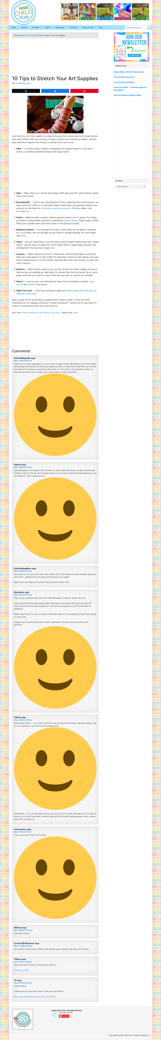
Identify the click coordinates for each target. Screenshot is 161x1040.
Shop (101, 27)
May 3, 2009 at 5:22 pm (23, 467)
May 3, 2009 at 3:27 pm (23, 361)
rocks (91, 281)
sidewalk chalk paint (26, 293)
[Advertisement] (55, 57)
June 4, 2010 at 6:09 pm (23, 962)
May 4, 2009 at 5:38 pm (23, 720)
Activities (34, 27)
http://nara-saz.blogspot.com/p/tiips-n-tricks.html (34, 996)
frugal (75, 312)
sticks (19, 284)
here (18, 211)
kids (41, 312)
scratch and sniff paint (82, 290)
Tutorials (72, 27)
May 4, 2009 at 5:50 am (23, 571)
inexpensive (33, 312)
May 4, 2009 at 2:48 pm (23, 595)
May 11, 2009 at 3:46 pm (23, 946)
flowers (31, 284)
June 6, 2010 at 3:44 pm (23, 983)
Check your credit (21, 970)
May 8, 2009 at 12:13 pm (23, 930)
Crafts (46, 27)
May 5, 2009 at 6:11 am (22, 832)
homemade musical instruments (56, 208)
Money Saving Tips (51, 312)
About (22, 27)
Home (13, 27)
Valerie (28, 83)
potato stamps (71, 220)
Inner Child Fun (21, 12)
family (24, 312)
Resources (58, 27)
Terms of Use (86, 27)
